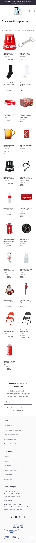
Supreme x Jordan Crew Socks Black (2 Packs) (9, 84)
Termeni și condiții (10, 444)
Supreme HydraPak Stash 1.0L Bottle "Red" (9, 362)
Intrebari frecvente (10, 470)
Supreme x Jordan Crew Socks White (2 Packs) (26, 84)
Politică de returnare (11, 435)
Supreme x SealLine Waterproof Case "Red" (26, 210)
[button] (2, 11)
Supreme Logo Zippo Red (26, 145)
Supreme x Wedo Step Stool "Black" (9, 178)
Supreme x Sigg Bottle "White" (8, 209)
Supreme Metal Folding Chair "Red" (9, 330)
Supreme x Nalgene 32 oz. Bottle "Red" (9, 240)
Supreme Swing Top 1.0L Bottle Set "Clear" (26, 270)
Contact (6, 461)
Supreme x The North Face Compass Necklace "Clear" (26, 179)
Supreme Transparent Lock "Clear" (9, 270)
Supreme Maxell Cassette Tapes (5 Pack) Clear (25, 115)
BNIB (10, 540)
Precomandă (8, 475)
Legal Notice (8, 426)
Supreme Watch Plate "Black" (24, 240)
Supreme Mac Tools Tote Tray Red (9, 114)
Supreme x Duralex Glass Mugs (9, 145)
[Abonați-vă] (30, 402)
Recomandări (8, 479)
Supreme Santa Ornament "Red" (8, 301)
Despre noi (7, 465)
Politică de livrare (10, 439)
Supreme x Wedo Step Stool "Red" (8, 54)
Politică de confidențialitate (13, 430)
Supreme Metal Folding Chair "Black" (24, 331)
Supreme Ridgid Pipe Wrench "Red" (25, 301)
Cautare (6, 456)
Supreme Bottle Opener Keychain (25, 54)
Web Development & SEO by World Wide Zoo (21, 540)
